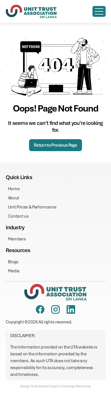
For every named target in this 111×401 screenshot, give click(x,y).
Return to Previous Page (55, 145)
